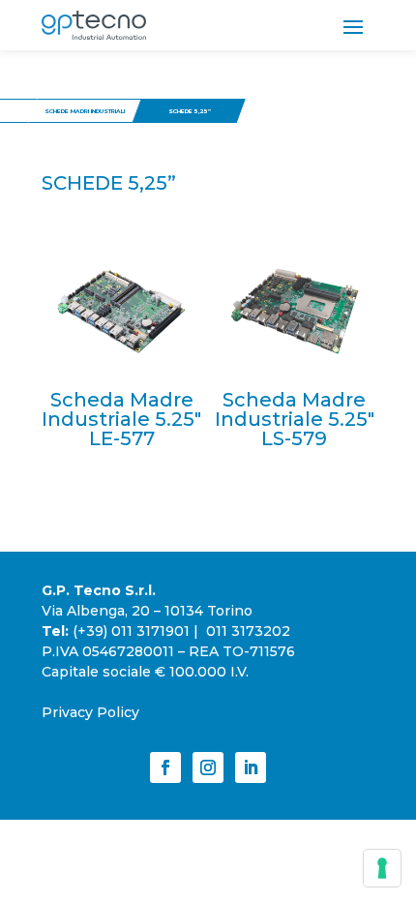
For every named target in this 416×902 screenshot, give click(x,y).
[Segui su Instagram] (208, 767)
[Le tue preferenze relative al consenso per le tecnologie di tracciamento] (382, 868)
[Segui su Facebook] (165, 767)
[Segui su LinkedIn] (250, 767)
